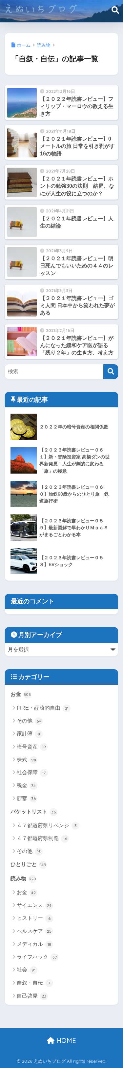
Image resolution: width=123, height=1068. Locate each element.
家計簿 (28, 733)
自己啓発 (31, 996)
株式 (26, 759)
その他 (29, 721)
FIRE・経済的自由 (43, 708)
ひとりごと (28, 864)
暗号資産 (31, 747)
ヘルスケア (34, 931)
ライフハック (37, 957)
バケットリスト (33, 811)
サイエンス (34, 905)
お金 (20, 694)
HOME (65, 1040)
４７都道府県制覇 (42, 838)
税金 (26, 785)
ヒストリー (34, 918)
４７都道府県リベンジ (47, 825)
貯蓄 (26, 798)
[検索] (110, 371)
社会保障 (31, 772)
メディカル (34, 944)
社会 (26, 969)
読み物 (23, 878)
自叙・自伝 (33, 983)
